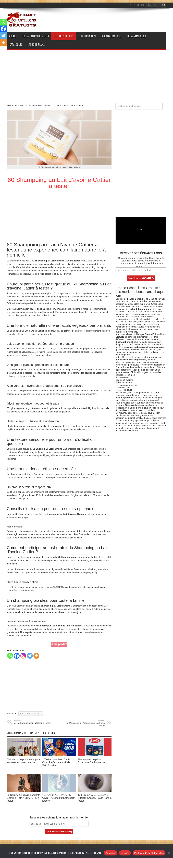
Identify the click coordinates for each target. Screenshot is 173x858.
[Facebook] (134, 5)
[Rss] (130, 5)
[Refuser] (168, 853)
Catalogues (15, 45)
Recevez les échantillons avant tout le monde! (59, 817)
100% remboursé (136, 36)
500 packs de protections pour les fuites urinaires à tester (23, 761)
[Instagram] (23, 656)
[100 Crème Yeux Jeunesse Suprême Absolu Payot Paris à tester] (95, 791)
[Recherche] (163, 5)
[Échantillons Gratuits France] (21, 25)
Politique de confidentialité (149, 853)
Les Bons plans (36, 45)
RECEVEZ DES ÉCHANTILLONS (141, 253)
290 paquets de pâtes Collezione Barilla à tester (92, 761)
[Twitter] (138, 5)
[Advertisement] (86, 79)
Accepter (111, 853)
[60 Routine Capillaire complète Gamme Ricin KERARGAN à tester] (24, 791)
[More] (36, 656)
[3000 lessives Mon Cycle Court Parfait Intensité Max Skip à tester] (59, 755)
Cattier (68, 260)
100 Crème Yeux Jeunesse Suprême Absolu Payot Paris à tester (95, 797)
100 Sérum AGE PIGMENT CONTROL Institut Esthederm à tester (58, 797)
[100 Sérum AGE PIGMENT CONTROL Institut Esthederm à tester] (59, 791)
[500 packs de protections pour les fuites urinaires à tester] (24, 755)
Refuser (125, 853)
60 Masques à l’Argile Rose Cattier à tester (85, 723)
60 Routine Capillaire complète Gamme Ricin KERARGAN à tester (23, 797)
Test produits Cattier (30, 714)
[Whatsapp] (10, 656)
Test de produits (63, 36)
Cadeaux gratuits (111, 36)
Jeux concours (87, 36)
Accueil (13, 36)
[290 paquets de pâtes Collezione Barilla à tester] (95, 755)
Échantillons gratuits (35, 36)
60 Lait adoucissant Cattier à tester (32, 722)
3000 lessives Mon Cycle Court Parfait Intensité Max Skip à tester (57, 762)
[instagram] (142, 5)
